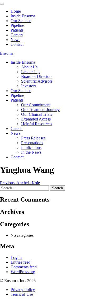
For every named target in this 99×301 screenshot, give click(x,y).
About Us (29, 67)
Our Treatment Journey (40, 109)
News (15, 133)
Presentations (32, 143)
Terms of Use (22, 294)
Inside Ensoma (23, 62)
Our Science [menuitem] (21, 20)
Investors (28, 86)
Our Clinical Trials (36, 114)
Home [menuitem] (16, 11)
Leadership (30, 71)
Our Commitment (35, 105)
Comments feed (24, 267)
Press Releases (33, 138)
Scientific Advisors (37, 81)
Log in (16, 257)
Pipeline (17, 95)
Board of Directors (36, 76)
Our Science (21, 90)
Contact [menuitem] (17, 44)
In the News (31, 152)
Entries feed (20, 262)
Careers (17, 128)
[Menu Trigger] (2, 3)
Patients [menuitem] (17, 30)
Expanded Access (36, 119)
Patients (17, 100)
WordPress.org (23, 271)
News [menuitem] (15, 39)
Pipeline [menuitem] (17, 25)
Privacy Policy (23, 289)
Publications (31, 147)
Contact (17, 157)
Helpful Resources (36, 124)
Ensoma (6, 53)
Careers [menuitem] (17, 35)
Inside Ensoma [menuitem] (23, 16)
